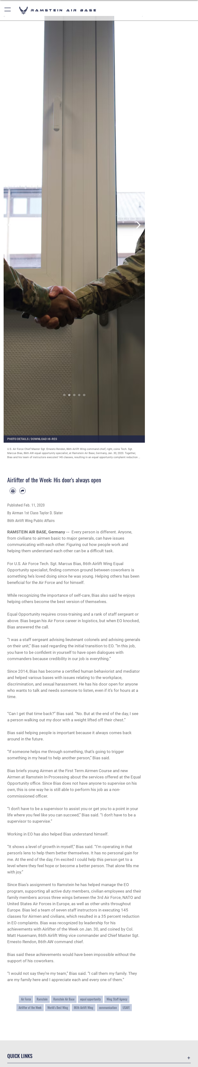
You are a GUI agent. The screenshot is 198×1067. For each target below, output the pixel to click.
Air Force (26, 999)
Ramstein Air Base (63, 999)
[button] (8, 10)
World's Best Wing (57, 1007)
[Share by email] (22, 491)
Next (138, 225)
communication (108, 1007)
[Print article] (13, 491)
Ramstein (42, 999)
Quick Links (19, 1056)
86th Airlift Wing (83, 1007)
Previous (11, 225)
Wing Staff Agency (116, 999)
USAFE (126, 1007)
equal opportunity (90, 999)
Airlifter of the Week (30, 1007)
